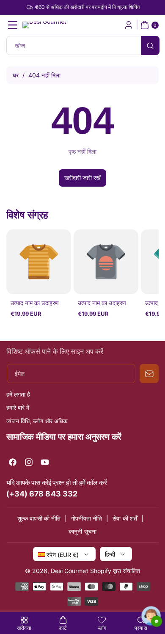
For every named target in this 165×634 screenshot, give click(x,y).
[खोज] (150, 45)
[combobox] (82, 45)
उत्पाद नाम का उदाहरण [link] (35, 302)
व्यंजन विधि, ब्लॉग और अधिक (36, 421)
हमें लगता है (18, 394)
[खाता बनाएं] (128, 25)
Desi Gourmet (69, 570)
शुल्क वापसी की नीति (38, 518)
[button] (12, 25)
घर (16, 75)
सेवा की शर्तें (125, 518)
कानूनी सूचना (82, 531)
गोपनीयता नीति (86, 518)
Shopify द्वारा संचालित (115, 570)
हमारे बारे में (17, 407)
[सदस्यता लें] (149, 373)
